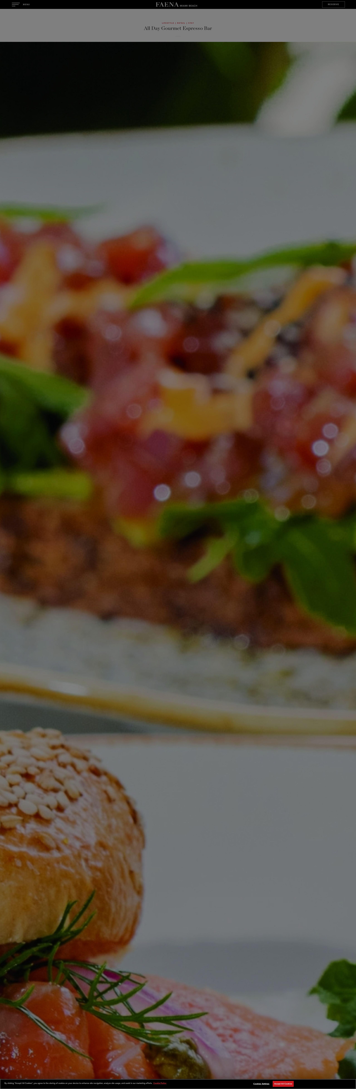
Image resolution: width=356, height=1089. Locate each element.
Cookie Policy (159, 1083)
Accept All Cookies (283, 1084)
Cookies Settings (261, 1084)
